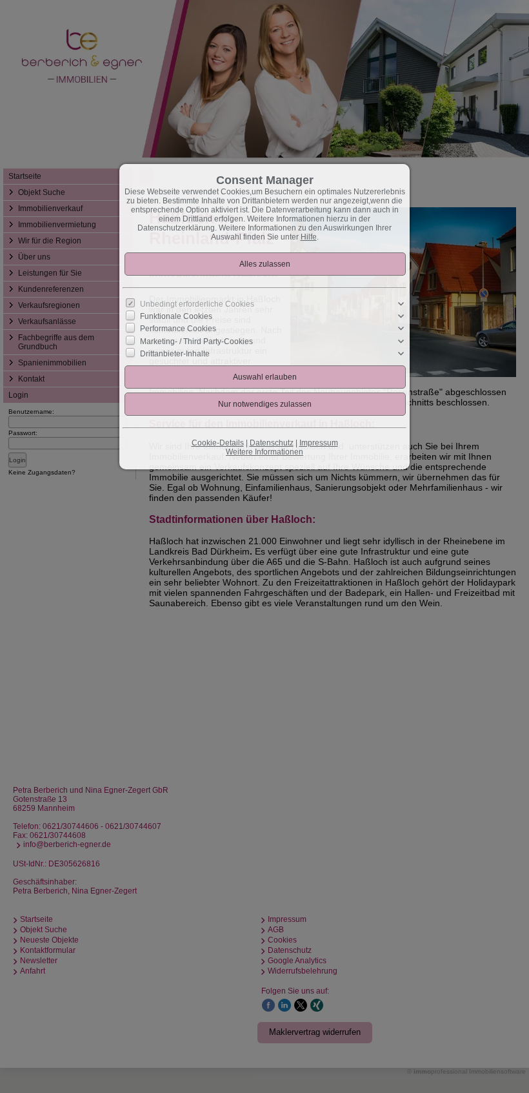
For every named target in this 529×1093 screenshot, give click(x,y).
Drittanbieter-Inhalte (175, 353)
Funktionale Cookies (176, 316)
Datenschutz (272, 442)
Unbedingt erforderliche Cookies (197, 304)
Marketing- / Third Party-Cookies (196, 340)
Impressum (318, 442)
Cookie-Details (218, 442)
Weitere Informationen (264, 451)
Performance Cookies (178, 328)
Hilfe (309, 236)
